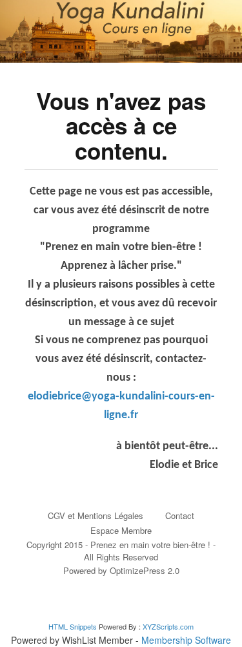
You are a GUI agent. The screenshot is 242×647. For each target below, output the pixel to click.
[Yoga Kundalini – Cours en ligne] (121, 31)
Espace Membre (121, 530)
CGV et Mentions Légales (95, 515)
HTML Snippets (72, 626)
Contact (179, 515)
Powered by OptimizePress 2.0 (121, 570)
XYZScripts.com (168, 626)
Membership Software (186, 639)
